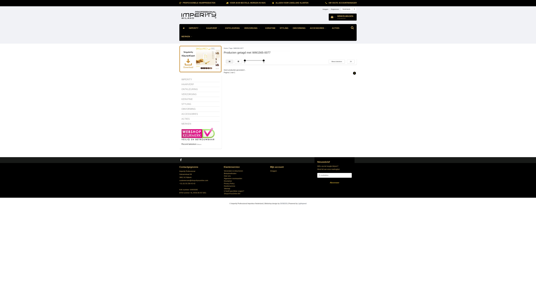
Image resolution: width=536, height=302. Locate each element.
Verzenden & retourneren (233, 171)
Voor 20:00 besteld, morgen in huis (248, 3)
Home (226, 48)
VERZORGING (251, 28)
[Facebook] (181, 160)
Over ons (227, 176)
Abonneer (334, 182)
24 (351, 61)
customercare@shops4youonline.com (193, 180)
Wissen (199, 144)
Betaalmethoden (230, 173)
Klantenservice (229, 186)
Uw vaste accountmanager (343, 3)
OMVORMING (299, 28)
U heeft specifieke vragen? (234, 191)
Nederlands (346, 9)
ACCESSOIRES (317, 28)
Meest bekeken (337, 61)
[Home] (183, 28)
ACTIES (335, 28)
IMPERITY (194, 28)
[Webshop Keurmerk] (198, 134)
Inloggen (325, 9)
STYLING (284, 28)
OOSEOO (283, 204)
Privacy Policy (229, 184)
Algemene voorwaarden (233, 179)
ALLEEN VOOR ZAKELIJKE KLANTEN (292, 3)
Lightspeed (302, 204)
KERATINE (270, 28)
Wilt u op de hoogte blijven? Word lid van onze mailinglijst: (328, 167)
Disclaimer (228, 181)
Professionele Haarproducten (199, 3)
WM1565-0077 (239, 48)
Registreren (335, 9)
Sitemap (227, 189)
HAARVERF (212, 28)
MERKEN (186, 37)
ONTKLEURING (232, 28)
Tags (230, 48)
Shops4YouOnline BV (232, 194)
